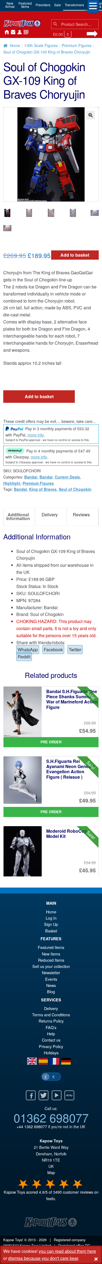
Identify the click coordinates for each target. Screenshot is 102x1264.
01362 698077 (51, 1117)
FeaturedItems (25, 5)
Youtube (56, 1095)
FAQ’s (51, 1027)
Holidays (51, 1052)
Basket (51, 930)
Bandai (30, 477)
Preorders (43, 4)
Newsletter (51, 972)
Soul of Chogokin (75, 489)
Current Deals (67, 477)
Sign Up (51, 924)
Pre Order (51, 742)
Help (51, 1033)
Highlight (11, 483)
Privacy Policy (51, 1046)
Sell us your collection (51, 966)
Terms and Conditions (51, 1014)
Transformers (74, 4)
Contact (12, 32)
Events (51, 979)
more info (35, 435)
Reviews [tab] (81, 514)
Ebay (69, 1095)
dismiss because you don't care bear (43, 1258)
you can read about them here (67, 1251)
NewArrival (10, 5)
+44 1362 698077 (32, 1126)
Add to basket (74, 255)
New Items (51, 954)
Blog (51, 991)
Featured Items (51, 947)
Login (18, 32)
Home (5, 32)
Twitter (75, 649)
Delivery (51, 1008)
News (25, 32)
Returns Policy (51, 1021)
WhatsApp (28, 649)
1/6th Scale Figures (41, 45)
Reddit (24, 656)
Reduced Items (51, 960)
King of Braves (43, 489)
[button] (90, 115)
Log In (51, 918)
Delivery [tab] (50, 514)
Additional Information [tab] (18, 516)
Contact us (51, 1040)
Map (51, 1172)
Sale (57, 4)
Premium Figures (76, 45)
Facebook (53, 649)
